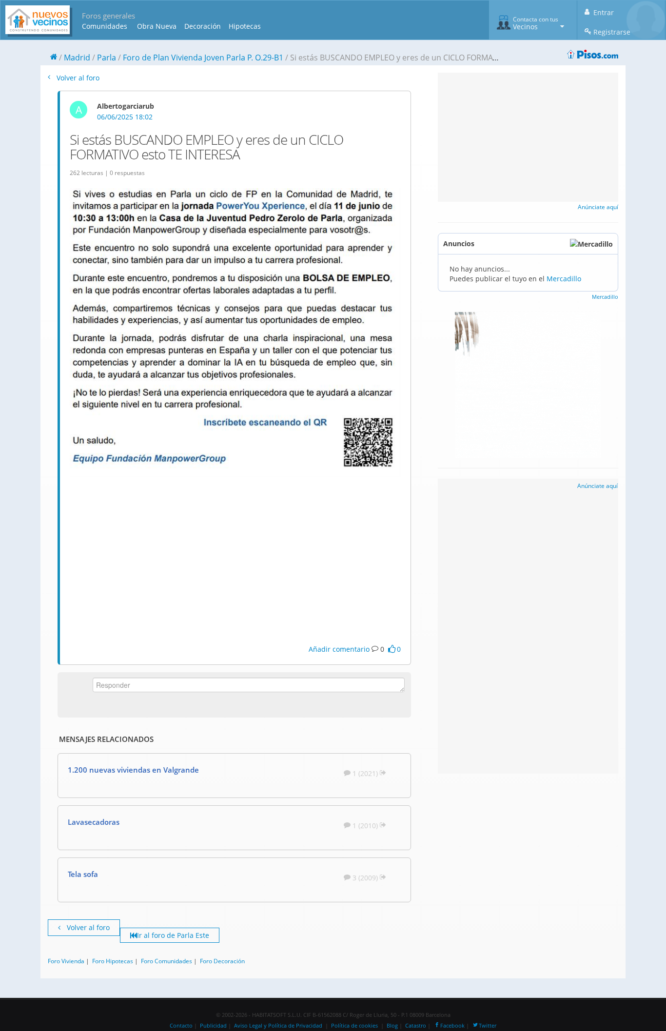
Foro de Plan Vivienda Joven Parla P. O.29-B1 (203, 57)
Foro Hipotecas (112, 961)
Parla (106, 57)
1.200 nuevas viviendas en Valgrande (133, 770)
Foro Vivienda (66, 961)
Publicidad (213, 1025)
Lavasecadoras (93, 822)
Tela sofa (83, 874)
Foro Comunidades (166, 961)
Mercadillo (564, 278)
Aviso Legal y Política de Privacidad (278, 1025)
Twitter (487, 1025)
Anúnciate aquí (598, 207)
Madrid (77, 57)
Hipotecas (245, 26)
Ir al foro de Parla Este (173, 935)
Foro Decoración (222, 961)
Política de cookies (354, 1025)
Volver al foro (77, 77)
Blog (392, 1025)
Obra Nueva (156, 26)
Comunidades (104, 26)
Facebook (452, 1025)
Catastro (415, 1025)
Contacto (181, 1025)
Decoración (202, 26)
